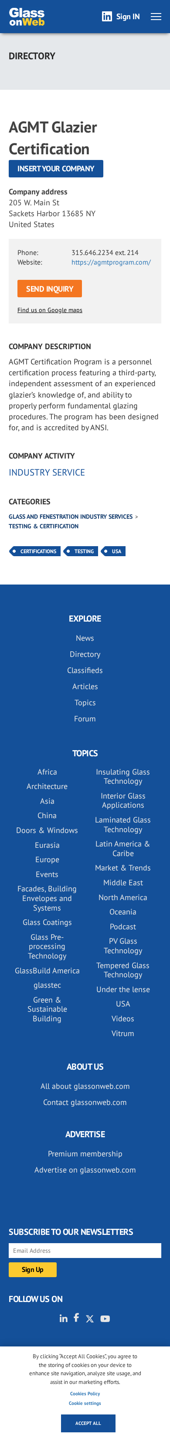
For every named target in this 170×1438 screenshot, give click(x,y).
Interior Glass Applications (123, 800)
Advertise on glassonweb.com (85, 1170)
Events (47, 874)
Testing (84, 551)
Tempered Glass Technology (123, 970)
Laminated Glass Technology (123, 824)
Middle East (123, 882)
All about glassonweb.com (85, 1086)
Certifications (38, 551)
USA (116, 551)
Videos (123, 1018)
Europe (47, 859)
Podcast (123, 926)
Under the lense (123, 989)
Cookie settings (85, 1403)
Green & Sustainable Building (47, 1009)
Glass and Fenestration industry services (71, 516)
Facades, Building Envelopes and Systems (47, 898)
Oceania (122, 912)
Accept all (88, 1423)
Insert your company (56, 168)
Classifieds (85, 670)
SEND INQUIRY (49, 289)
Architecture (47, 786)
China (47, 815)
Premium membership (85, 1154)
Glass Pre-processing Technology (47, 946)
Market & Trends (123, 868)
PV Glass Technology (123, 945)
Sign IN (128, 16)
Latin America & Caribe (122, 848)
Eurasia (47, 845)
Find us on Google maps (49, 310)
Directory (85, 654)
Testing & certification (43, 526)
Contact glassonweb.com (85, 1102)
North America (123, 897)
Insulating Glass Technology (123, 776)
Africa (47, 772)
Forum (85, 719)
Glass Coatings (47, 922)
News (85, 638)
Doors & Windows (47, 830)
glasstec (47, 985)
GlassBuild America (47, 970)
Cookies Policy (85, 1393)
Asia (47, 801)
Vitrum (123, 1033)
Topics (85, 702)
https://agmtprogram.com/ (111, 262)
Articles (85, 686)
